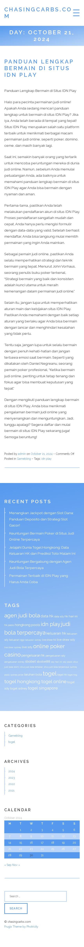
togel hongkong (22, 681)
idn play (46, 458)
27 (74, 848)
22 (20, 848)
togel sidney (18, 688)
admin (22, 453)
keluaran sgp (16, 639)
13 (74, 836)
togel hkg (72, 675)
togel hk (62, 674)
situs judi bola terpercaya (56, 667)
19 (63, 842)
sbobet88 (43, 661)
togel (50, 673)
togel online (53, 681)
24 (42, 848)
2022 (11, 784)
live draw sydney (12, 647)
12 (63, 836)
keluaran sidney (33, 640)
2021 (11, 790)
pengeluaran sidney (14, 662)
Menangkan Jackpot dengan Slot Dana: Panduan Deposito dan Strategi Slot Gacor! (41, 519)
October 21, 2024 (42, 453)
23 (31, 848)
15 (20, 842)
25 (52, 848)
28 (9, 855)
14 (9, 842)
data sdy (59, 616)
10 (42, 836)
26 (63, 848)
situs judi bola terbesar (31, 667)
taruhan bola (33, 674)
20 (74, 842)
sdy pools (67, 662)
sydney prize (16, 675)
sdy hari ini (56, 662)
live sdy (27, 647)
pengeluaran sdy (55, 655)
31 (42, 855)
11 (52, 836)
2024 (11, 771)
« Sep (8, 865)
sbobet (30, 661)
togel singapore (43, 688)
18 (52, 842)
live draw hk (49, 639)
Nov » (16, 865)
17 (42, 842)
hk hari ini (71, 616)
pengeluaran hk (33, 655)
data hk (47, 616)
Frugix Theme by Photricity (21, 926)
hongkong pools (27, 625)
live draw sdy (66, 639)
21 (9, 848)
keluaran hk (56, 633)
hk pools (9, 625)
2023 (11, 777)
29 (20, 855)
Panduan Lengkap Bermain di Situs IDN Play (39, 68)
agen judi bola (22, 615)
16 (31, 842)
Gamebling (24, 458)
